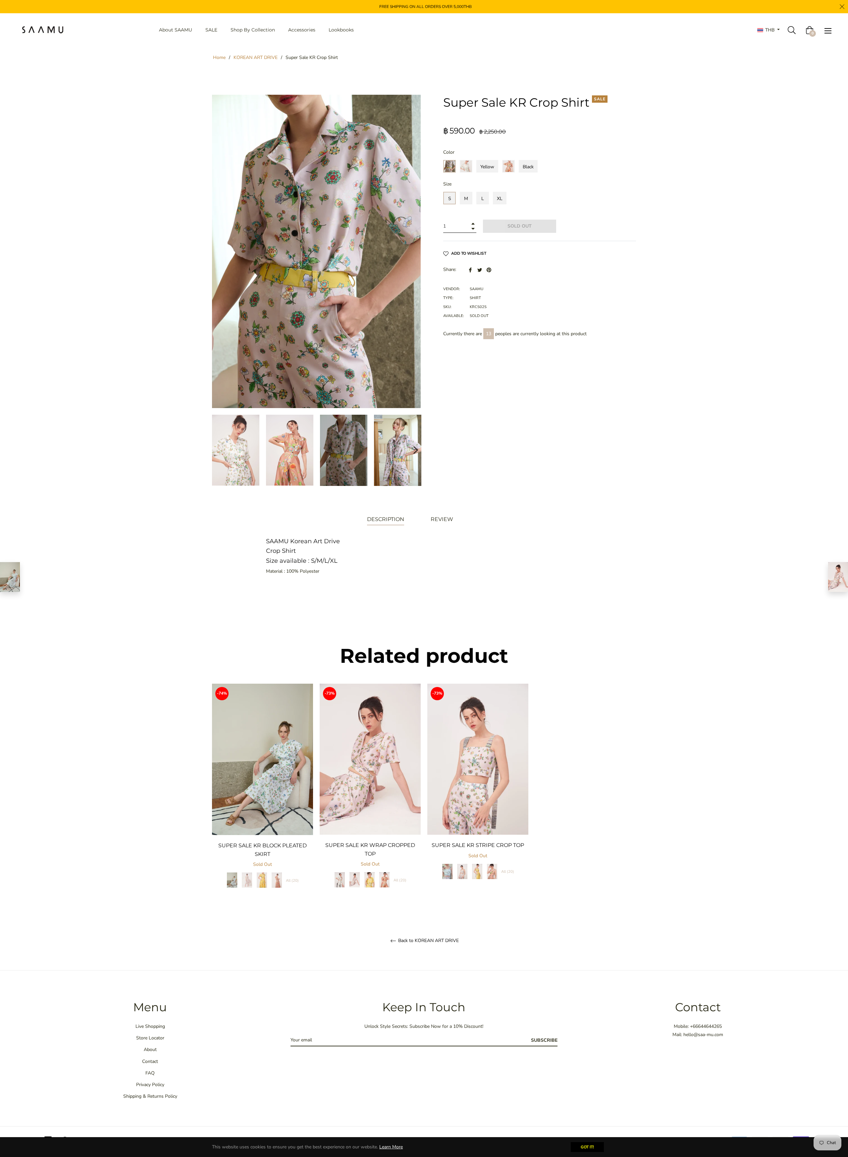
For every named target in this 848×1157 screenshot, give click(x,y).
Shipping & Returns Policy (150, 1096)
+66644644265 (706, 1026)
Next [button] (415, 450)
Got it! (587, 1147)
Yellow (487, 167)
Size (447, 184)
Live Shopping (150, 1026)
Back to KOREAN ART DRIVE (428, 941)
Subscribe (544, 1040)
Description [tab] (385, 519)
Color (448, 152)
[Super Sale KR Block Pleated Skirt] (10, 577)
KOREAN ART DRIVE (256, 57)
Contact (150, 1061)
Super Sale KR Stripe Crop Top (478, 845)
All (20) (292, 880)
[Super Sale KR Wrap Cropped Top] (838, 577)
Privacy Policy (150, 1084)
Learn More (391, 1147)
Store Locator (150, 1038)
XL (500, 198)
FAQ (150, 1073)
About (150, 1049)
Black (528, 167)
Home (219, 57)
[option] (262, 793)
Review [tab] (442, 519)
